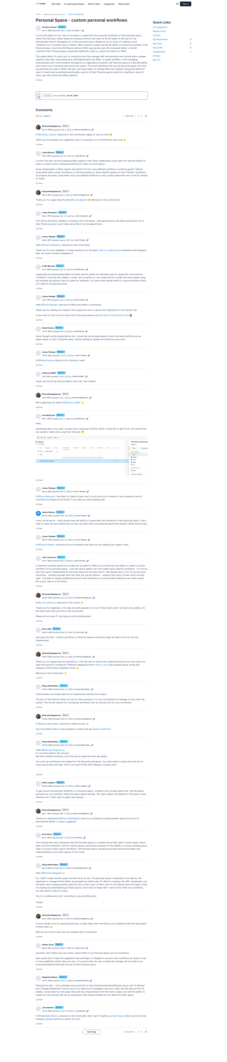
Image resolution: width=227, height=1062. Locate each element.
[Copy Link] (82, 30)
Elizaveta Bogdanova (51, 126)
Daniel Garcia (48, 328)
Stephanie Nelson (50, 977)
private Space (117, 1016)
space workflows (101, 729)
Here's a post (101, 664)
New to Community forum (116, 315)
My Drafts (172, 47)
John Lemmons (49, 557)
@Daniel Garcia (46, 360)
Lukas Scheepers (49, 212)
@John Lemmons (47, 602)
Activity (157, 35)
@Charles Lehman (47, 134)
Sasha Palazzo (48, 512)
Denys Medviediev (50, 686)
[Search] (177, 4)
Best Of (156, 59)
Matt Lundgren (48, 782)
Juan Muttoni (48, 1007)
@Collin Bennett (49, 304)
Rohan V (77, 30)
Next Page (91, 1032)
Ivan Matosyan (48, 415)
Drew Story (47, 834)
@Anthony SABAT (72, 402)
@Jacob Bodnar (79, 200)
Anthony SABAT (49, 373)
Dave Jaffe (46, 629)
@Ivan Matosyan (46, 496)
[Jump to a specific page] (145, 116)
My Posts (172, 43)
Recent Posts (159, 31)
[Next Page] (141, 116)
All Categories (160, 27)
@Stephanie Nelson (48, 1016)
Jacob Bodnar (48, 152)
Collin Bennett (48, 266)
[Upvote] (38, 94)
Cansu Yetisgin (49, 236)
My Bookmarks (172, 39)
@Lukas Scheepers (51, 245)
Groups (156, 55)
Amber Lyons (48, 944)
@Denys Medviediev (48, 723)
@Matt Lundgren (57, 821)
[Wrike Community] (41, 4)
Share (39, 80)
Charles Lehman (49, 27)
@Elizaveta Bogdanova (53, 750)
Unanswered (172, 51)
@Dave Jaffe (77, 661)
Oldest (47, 116)
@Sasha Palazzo (46, 544)
